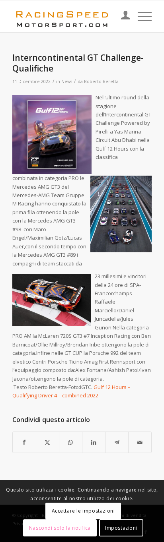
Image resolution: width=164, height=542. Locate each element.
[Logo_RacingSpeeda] (68, 16)
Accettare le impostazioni (83, 510)
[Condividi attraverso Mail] (140, 442)
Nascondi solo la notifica (60, 528)
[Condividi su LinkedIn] (93, 442)
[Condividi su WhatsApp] (70, 442)
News (66, 81)
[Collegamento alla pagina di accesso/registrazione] (121, 16)
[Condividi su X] (47, 442)
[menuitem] (121, 16)
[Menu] (141, 16)
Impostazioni (121, 528)
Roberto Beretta (101, 81)
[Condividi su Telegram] (116, 442)
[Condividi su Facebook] (24, 442)
